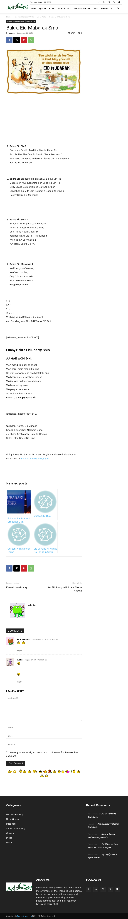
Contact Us (106, 8)
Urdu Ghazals (64, 8)
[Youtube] (119, 2)
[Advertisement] (44, 120)
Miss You (11, 823)
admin (12, 33)
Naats (52, 8)
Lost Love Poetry (14, 814)
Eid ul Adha (41, 16)
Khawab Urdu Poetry (16, 587)
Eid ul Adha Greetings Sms (35, 458)
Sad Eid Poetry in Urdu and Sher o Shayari (64, 589)
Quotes (42, 8)
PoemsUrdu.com (24, 916)
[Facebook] (98, 2)
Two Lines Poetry (82, 8)
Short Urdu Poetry (15, 828)
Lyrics (95, 8)
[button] (118, 8)
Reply (19, 650)
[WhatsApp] (31, 40)
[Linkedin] (104, 2)
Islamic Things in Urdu (24, 16)
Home (34, 8)
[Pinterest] (109, 2)
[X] (114, 2)
